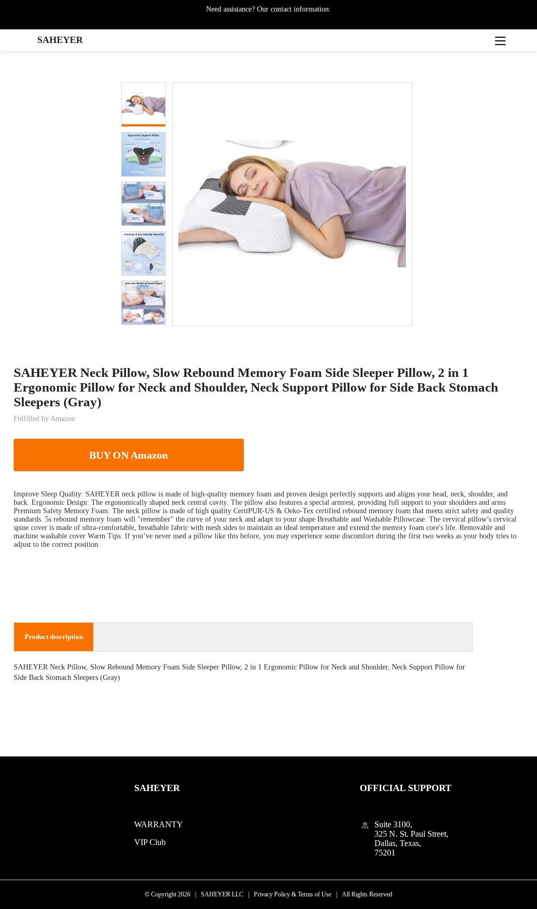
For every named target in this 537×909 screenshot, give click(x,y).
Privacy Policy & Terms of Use (292, 894)
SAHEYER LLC (222, 894)
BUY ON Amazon (128, 455)
